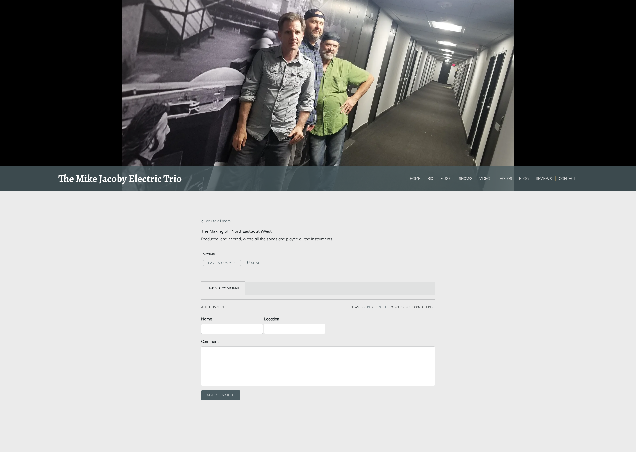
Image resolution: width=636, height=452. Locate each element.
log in (365, 307)
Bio (430, 179)
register (382, 307)
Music (446, 179)
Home (415, 179)
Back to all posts (217, 221)
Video (484, 179)
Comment (210, 341)
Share (256, 263)
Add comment (220, 395)
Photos (504, 179)
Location (271, 318)
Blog (524, 179)
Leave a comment (222, 263)
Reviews (544, 179)
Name (206, 318)
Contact (567, 179)
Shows (465, 179)
